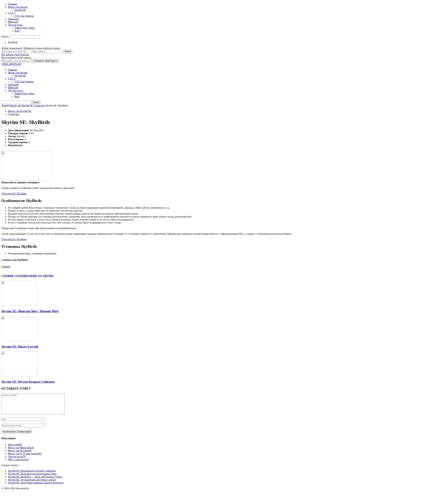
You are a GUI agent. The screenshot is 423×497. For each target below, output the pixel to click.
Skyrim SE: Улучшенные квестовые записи (32, 479)
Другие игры (15, 24)
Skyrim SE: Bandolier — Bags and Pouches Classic (35, 476)
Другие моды (17, 456)
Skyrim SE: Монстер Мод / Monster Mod (29, 311)
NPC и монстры (18, 459)
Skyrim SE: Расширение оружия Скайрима (32, 470)
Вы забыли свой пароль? (15, 54)
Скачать (5, 266)
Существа (13, 114)
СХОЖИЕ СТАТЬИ (13, 275)
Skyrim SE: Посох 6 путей (19, 346)
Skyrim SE (20, 10)
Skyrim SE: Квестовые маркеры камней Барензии (35, 482)
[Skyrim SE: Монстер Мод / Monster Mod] (19, 304)
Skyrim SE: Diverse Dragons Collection (28, 381)
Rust (17, 30)
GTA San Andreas (24, 16)
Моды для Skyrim (17, 7)
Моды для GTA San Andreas (25, 453)
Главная (12, 4)
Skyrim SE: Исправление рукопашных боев (32, 473)
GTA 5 (11, 13)
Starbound (13, 19)
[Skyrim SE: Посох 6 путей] (19, 340)
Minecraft (13, 21)
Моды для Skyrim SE (19, 111)
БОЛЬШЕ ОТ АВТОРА (39, 275)
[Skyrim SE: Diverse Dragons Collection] (19, 375)
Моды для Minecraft (21, 447)
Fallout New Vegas (25, 27)
